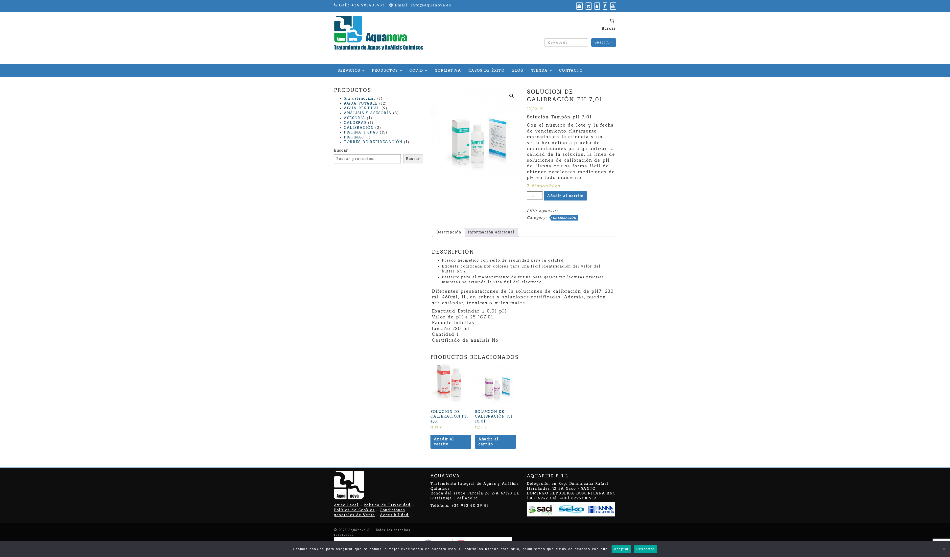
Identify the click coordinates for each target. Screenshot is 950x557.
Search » (603, 42)
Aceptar (621, 549)
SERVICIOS (350, 70)
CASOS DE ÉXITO (487, 70)
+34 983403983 (368, 5)
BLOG (518, 70)
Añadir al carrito (565, 196)
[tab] (449, 232)
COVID (417, 70)
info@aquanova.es (431, 5)
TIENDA (540, 70)
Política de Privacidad (387, 505)
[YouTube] (612, 6)
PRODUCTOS (386, 70)
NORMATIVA (447, 70)
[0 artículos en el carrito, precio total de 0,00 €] (611, 21)
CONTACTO (571, 70)
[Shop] (579, 6)
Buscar (609, 28)
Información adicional (491, 232)
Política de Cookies (354, 510)
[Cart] (588, 6)
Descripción (448, 232)
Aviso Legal (346, 505)
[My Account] (596, 6)
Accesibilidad (394, 515)
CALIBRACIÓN (564, 218)
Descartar (645, 549)
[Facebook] (604, 6)
